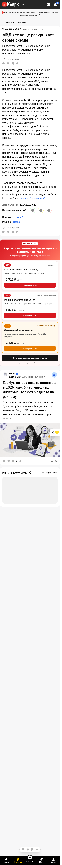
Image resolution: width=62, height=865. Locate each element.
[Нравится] (8, 63)
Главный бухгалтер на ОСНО (19, 299)
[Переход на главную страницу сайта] (10, 4)
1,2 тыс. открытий (10, 227)
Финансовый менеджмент (18, 330)
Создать (29, 861)
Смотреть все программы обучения (30, 358)
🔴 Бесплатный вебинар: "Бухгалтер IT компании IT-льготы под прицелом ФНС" (30, 14)
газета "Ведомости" (33, 198)
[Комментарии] (3, 63)
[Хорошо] (32, 210)
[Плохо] (49, 210)
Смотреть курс (30, 285)
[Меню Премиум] (23, 4)
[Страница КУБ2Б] (5, 374)
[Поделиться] (17, 63)
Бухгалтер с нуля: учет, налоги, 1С (22, 269)
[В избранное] (13, 63)
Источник (7, 217)
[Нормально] (41, 210)
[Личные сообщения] (48, 4)
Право (24, 29)
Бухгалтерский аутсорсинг (33, 377)
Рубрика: (7, 222)
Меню (41, 862)
